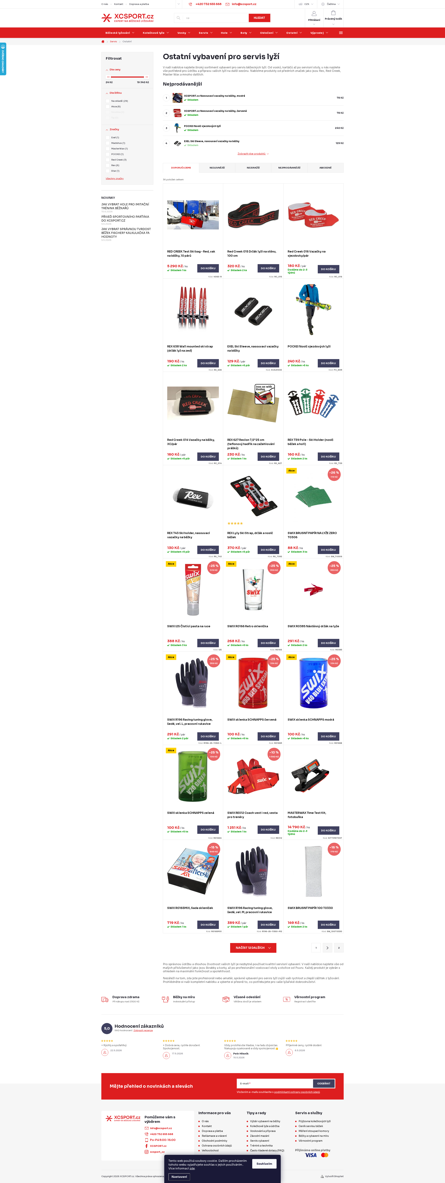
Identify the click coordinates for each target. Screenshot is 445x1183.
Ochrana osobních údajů (217, 1145)
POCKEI (117, 154)
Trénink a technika (261, 1145)
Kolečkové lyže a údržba (264, 1126)
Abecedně (325, 167)
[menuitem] (120, 32)
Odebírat (323, 1083)
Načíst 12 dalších (250, 948)
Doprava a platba (139, 4)
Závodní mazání (259, 1135)
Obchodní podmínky (214, 1140)
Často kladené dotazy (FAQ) (267, 1150)
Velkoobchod (210, 1150)
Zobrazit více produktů (252, 153)
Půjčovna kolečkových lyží (315, 1121)
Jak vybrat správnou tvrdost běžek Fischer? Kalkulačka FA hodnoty (126, 233)
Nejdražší (253, 167)
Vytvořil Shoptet (334, 1176)
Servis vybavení (259, 1140)
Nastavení (179, 1177)
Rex (114, 165)
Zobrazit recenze (143, 1030)
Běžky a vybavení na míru (314, 1135)
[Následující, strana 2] (327, 947)
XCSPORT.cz (158, 1146)
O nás (104, 4)
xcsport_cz (157, 1151)
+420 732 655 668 (161, 1134)
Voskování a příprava (263, 1131)
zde (192, 1168)
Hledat (259, 18)
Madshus (117, 143)
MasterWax (119, 148)
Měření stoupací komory (314, 1131)
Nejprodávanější (289, 167)
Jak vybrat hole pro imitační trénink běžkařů (125, 206)
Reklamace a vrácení (214, 1135)
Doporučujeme (181, 167)
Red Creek (118, 159)
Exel (114, 137)
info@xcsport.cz (161, 1128)
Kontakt (118, 4)
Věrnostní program (310, 1140)
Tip (114, 117)
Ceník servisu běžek (311, 1126)
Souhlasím (264, 1164)
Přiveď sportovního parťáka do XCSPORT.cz (125, 218)
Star (115, 170)
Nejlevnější (217, 167)
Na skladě (119, 100)
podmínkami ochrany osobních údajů (297, 1092)
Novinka (117, 112)
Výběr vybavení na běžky (265, 1121)
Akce (115, 106)
